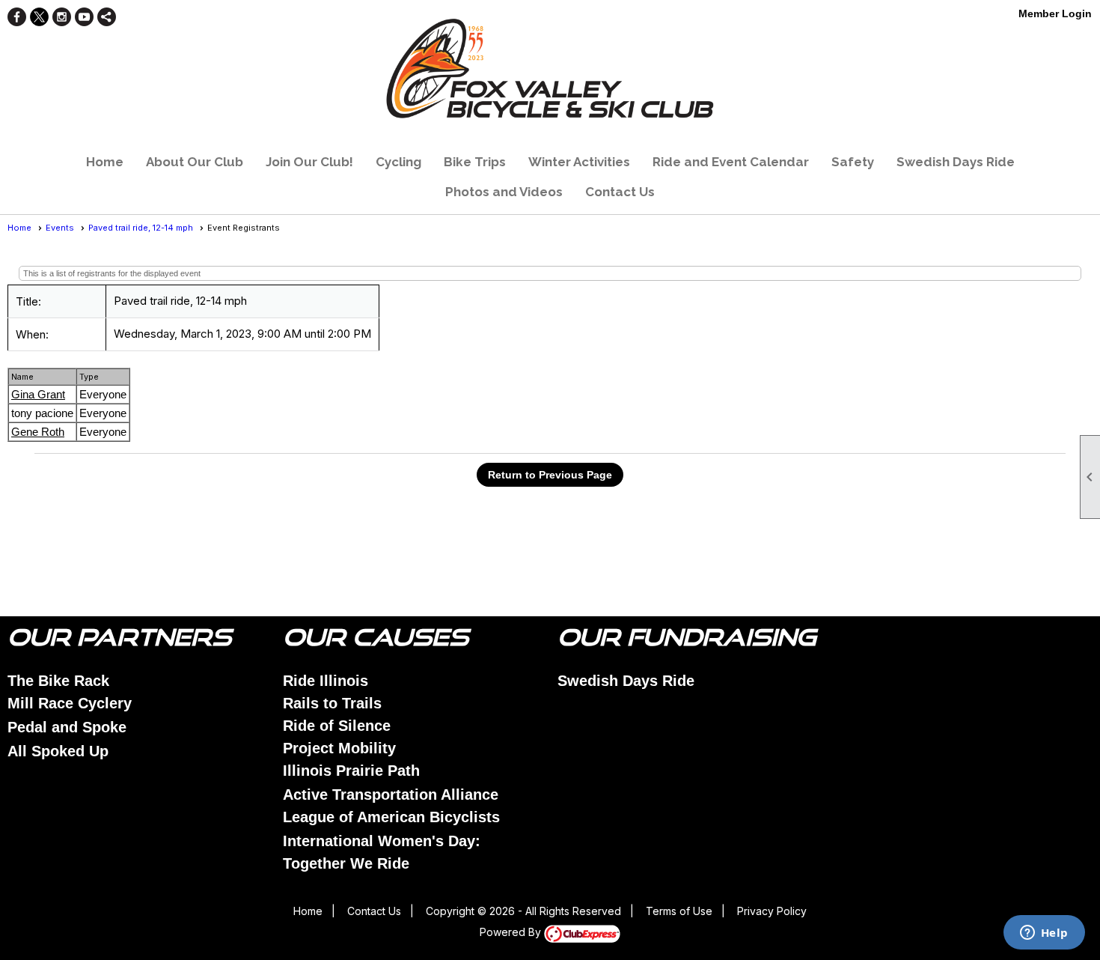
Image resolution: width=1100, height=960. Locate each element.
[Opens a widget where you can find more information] (1044, 934)
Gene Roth (37, 431)
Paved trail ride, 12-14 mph (140, 227)
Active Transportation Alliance (390, 794)
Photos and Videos (504, 191)
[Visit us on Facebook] (16, 16)
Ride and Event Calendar (731, 161)
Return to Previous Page (550, 475)
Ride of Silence (337, 725)
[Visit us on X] (39, 16)
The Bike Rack (58, 680)
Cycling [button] (398, 161)
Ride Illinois (325, 680)
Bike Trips (475, 161)
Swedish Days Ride (955, 161)
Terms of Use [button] (679, 911)
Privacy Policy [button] (772, 911)
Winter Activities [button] (579, 161)
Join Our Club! (309, 161)
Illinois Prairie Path (351, 770)
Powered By (512, 932)
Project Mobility (339, 748)
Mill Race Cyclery (69, 703)
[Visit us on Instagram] (61, 16)
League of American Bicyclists (391, 817)
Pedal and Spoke (66, 727)
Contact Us (620, 191)
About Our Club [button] (194, 161)
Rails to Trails (332, 703)
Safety (852, 161)
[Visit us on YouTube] (84, 16)
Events (60, 227)
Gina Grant (38, 394)
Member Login (1055, 13)
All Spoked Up (58, 751)
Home (104, 161)
